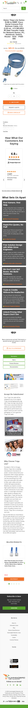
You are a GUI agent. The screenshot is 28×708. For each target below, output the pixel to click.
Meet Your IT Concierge (12, 219)
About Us (14, 623)
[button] (14, 653)
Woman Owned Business (14, 630)
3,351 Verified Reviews (14, 159)
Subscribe (14, 608)
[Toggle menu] (2, 2)
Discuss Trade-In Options (12, 306)
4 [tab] (16, 583)
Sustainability (14, 635)
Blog (14, 627)
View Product (14, 579)
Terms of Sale (21, 694)
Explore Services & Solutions (13, 284)
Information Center (14, 625)
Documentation (14, 366)
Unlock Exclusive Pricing (12, 326)
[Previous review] (3, 180)
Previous (3, 563)
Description (14, 356)
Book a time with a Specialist (13, 263)
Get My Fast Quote (10, 239)
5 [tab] (19, 583)
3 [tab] (14, 583)
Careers (14, 637)
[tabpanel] (14, 564)
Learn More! (19, 50)
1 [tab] (9, 583)
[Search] (23, 8)
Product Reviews (14, 363)
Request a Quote (14, 107)
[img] (14, 157)
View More (5, 131)
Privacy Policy (6, 696)
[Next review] (24, 180)
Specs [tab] (14, 359)
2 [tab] (11, 583)
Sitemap (15, 694)
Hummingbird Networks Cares (14, 632)
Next (24, 563)
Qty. (14, 92)
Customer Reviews (14, 640)
